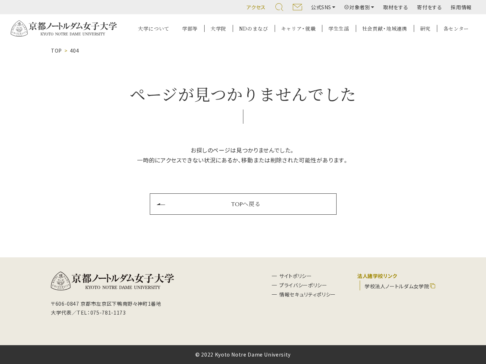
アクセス (256, 7)
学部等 (190, 28)
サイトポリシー (295, 275)
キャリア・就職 (298, 28)
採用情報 (461, 7)
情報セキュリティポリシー (307, 294)
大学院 (218, 28)
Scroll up (472, 324)
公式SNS (321, 7)
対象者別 (359, 7)
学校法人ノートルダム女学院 (397, 286)
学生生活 (338, 28)
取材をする (395, 7)
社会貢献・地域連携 (384, 28)
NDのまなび (253, 28)
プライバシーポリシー (303, 285)
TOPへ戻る (246, 203)
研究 (425, 28)
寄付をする (429, 7)
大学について (153, 28)
